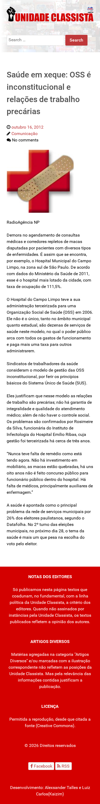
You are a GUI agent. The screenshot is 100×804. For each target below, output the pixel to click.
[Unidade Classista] (50, 13)
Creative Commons (55, 725)
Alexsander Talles (61, 787)
